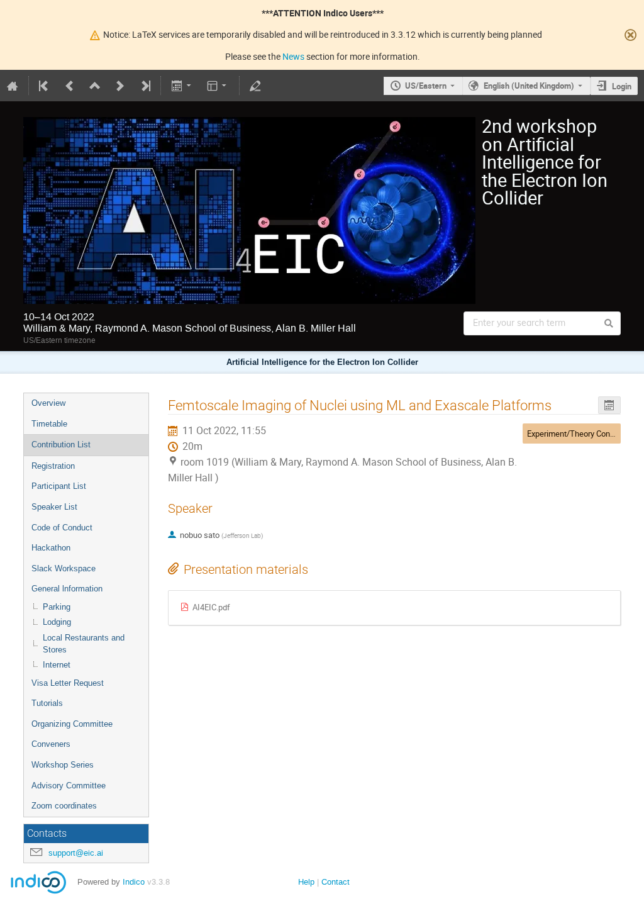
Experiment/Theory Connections (584, 433)
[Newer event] (120, 85)
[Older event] (69, 85)
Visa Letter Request (67, 683)
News (293, 56)
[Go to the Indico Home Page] (12, 85)
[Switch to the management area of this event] (255, 85)
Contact (335, 881)
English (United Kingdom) (529, 85)
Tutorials (47, 703)
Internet (56, 664)
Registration (53, 466)
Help (306, 881)
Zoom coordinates (64, 805)
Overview (48, 403)
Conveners (50, 744)
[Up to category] (95, 85)
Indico (134, 881)
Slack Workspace (63, 568)
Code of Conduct (61, 527)
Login (621, 86)
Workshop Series (62, 764)
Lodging (57, 622)
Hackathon (50, 547)
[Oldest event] (44, 85)
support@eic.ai (75, 853)
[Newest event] (144, 85)
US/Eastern (426, 85)
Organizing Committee (72, 724)
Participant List (58, 486)
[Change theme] (218, 85)
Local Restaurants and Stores (84, 643)
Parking (56, 607)
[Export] (182, 85)
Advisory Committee (68, 785)
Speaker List (54, 507)
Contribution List (61, 444)
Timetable (49, 423)
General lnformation (67, 588)
